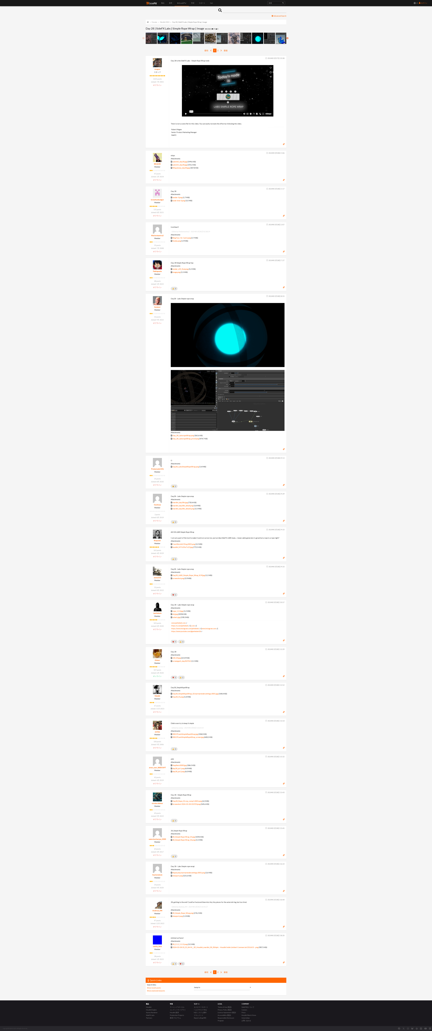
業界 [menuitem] (170, 3)
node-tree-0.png (178, 200)
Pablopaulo (157, 271)
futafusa (157, 505)
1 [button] (211, 46)
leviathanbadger (157, 200)
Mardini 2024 (164, 22)
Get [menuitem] (211, 3)
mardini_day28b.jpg (180, 502)
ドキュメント (198, 1015)
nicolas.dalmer (157, 803)
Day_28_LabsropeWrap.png (183, 435)
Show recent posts (154, 988)
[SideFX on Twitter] (404, 1028)
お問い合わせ (246, 1021)
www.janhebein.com (178, 623)
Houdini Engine (151, 1010)
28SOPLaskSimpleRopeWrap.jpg (185, 734)
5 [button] (218, 46)
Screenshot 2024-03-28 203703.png (186, 804)
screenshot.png (178, 578)
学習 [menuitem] (192, 3)
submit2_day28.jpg (179, 162)
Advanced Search (279, 16)
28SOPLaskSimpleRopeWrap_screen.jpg (188, 737)
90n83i (157, 696)
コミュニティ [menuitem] (181, 3)
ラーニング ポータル (177, 1007)
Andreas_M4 (157, 911)
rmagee (157, 69)
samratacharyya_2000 (157, 839)
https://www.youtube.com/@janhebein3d (186, 631)
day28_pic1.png (178, 768)
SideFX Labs (150, 1015)
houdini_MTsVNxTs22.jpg (182, 547)
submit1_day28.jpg (179, 165)
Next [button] (287, 38)
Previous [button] (143, 38)
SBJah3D (157, 164)
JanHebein (157, 613)
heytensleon (157, 875)
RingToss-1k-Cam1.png (181, 238)
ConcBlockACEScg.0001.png (183, 544)
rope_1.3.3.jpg (177, 611)
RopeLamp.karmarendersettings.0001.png (188, 873)
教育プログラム (175, 1018)
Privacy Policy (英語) (225, 1010)
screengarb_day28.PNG (181, 661)
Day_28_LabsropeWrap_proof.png (185, 438)
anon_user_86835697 (157, 767)
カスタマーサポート (201, 1007)
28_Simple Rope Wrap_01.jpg (183, 837)
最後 (226, 50)
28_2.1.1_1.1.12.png (180, 944)
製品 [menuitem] (162, 3)
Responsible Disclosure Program (226, 1019)
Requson (157, 540)
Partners (149, 1018)
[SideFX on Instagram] (408, 1028)
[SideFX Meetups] (417, 1028)
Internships (246, 1018)
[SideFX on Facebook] (399, 1028)
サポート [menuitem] (202, 3)
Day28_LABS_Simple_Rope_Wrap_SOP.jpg (188, 575)
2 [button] (213, 46)
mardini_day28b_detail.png (182, 505)
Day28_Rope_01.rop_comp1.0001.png (187, 801)
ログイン (424, 3)
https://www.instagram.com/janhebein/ (185, 629)
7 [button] (221, 46)
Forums (154, 22)
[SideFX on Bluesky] (412, 1028)
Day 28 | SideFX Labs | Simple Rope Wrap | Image (189, 22)
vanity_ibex (157, 946)
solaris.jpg (176, 617)
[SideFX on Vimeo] (421, 1028)
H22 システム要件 (200, 1012)
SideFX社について (248, 1007)
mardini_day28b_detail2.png (183, 509)
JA (417, 3)
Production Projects (177, 1015)
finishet (157, 307)
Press (244, 1012)
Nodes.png (176, 241)
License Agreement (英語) (227, 1012)
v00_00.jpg (176, 658)
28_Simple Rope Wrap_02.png (183, 840)
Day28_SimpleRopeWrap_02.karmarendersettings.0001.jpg (195, 694)
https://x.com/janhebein (179, 626)
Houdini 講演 (174, 1012)
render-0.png (177, 197)
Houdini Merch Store (249, 1015)
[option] (152, 38)
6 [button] (219, 46)
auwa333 (157, 578)
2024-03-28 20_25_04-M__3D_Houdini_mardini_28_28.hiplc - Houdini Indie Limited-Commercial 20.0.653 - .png (215, 947)
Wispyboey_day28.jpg (181, 168)
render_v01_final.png (180, 269)
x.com (193, 626)
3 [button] (214, 46)
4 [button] (216, 46)
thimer (157, 660)
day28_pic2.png (178, 771)
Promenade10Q (157, 469)
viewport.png (177, 876)
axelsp (157, 732)
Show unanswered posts (156, 991)
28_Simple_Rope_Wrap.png (182, 913)
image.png (176, 272)
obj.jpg (175, 614)
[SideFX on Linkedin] (430, 1028)
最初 (206, 50)
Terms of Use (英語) (225, 1007)
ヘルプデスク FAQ (200, 1010)
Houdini (148, 1007)
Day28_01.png (178, 697)
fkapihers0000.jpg (179, 765)
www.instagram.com (208, 629)
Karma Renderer (152, 1012)
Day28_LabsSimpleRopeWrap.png (185, 467)
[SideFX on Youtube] (425, 1028)
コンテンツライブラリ (178, 1010)
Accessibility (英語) (224, 1015)
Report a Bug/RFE (200, 1018)
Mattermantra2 (157, 235)
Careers (244, 1010)
